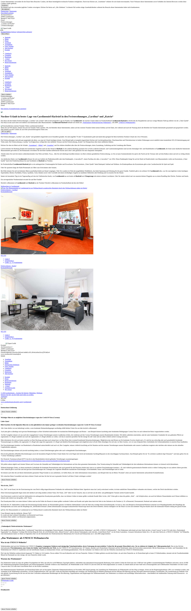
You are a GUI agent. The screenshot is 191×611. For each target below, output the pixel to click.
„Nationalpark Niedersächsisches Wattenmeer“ (96, 122)
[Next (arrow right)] (3, 584)
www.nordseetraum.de (8, 402)
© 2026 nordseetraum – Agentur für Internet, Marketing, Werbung (21, 393)
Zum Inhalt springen (7, 13)
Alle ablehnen (5, 9)
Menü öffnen (5, 34)
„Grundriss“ (50, 145)
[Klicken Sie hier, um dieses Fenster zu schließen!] (1, 404)
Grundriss (8, 55)
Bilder (7, 39)
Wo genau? (8, 60)
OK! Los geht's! (6, 131)
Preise (7, 41)
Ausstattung (8, 44)
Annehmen (5, 5)
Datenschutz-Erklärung (12, 365)
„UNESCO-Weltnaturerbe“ (126, 122)
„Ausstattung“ (32, 145)
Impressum (13, 11)
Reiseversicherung (10, 62)
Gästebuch (8, 53)
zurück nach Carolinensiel (23, 402)
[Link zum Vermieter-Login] (7, 580)
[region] (95, 13)
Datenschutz (5, 11)
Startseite (7, 37)
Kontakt (7, 50)
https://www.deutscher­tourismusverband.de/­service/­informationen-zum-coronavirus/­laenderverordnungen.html (35, 461)
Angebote (8, 43)
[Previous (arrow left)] (1, 584)
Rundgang (8, 57)
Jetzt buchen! (9, 48)
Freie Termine (9, 46)
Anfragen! (4, 396)
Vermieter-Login (10, 388)
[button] (95, 187)
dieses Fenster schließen (9, 411)
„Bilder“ (40, 145)
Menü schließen (6, 94)
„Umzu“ (7, 59)
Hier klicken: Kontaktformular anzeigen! (13, 109)
